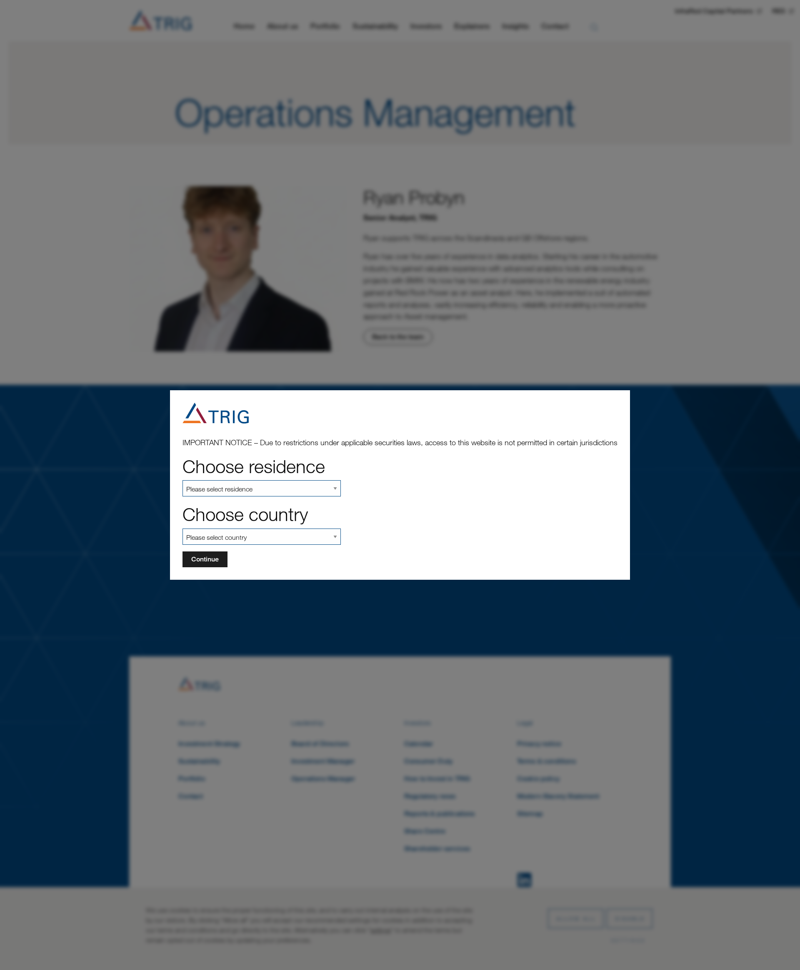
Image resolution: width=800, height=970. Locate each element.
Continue (205, 559)
